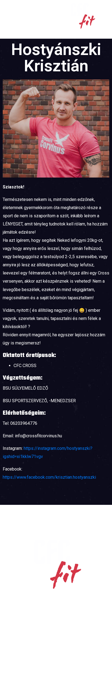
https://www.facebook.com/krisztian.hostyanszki (49, 477)
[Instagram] (63, 662)
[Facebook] (48, 662)
